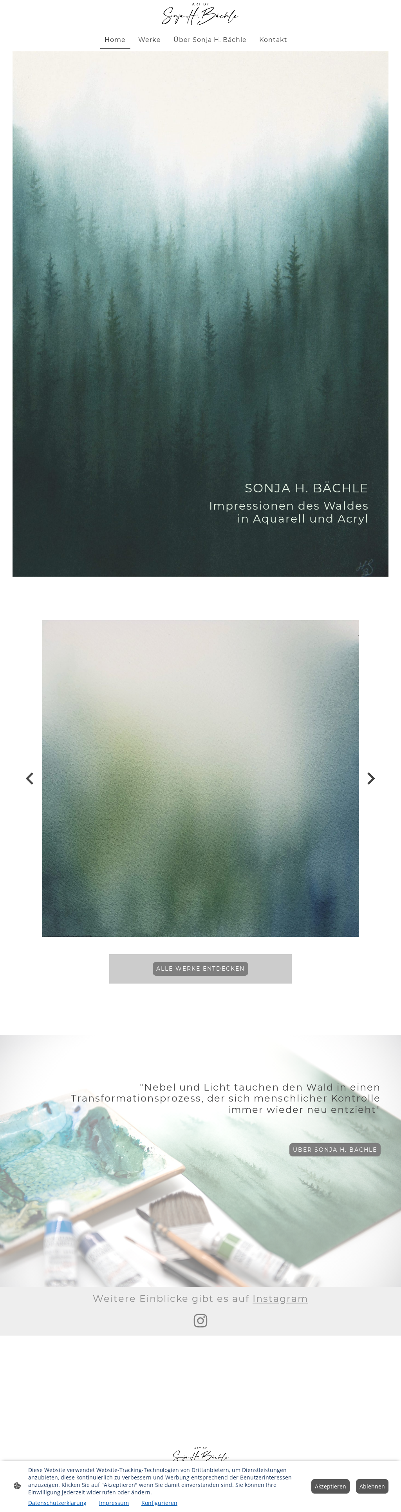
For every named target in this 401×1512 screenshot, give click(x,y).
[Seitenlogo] (200, 14)
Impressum (114, 1503)
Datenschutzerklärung (57, 1503)
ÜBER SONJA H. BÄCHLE (335, 1149)
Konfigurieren (159, 1503)
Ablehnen (372, 1486)
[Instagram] (200, 1321)
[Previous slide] (30, 778)
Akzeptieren (330, 1486)
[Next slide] (370, 778)
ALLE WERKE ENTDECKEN (200, 968)
